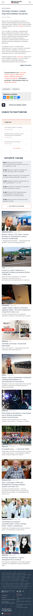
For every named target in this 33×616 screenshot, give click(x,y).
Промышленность (7, 232)
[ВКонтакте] (4, 97)
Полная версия (6, 609)
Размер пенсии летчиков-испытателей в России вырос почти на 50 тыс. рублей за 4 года (16, 164)
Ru (18, 594)
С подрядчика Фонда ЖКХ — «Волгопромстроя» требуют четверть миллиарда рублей (16, 238)
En (21, 595)
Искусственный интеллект (13, 142)
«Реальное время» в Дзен (17, 105)
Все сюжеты (17, 148)
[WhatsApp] (11, 97)
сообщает (21, 26)
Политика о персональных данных (8, 602)
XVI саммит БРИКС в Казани (13, 128)
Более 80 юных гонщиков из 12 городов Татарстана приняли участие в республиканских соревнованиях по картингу (16, 275)
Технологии (5, 305)
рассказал (20, 56)
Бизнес (4, 375)
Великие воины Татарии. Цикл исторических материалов (14, 135)
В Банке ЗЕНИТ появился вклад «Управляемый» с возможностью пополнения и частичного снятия (14, 193)
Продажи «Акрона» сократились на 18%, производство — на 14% (16, 182)
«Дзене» (14, 82)
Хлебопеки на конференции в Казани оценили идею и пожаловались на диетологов (16, 526)
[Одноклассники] (8, 97)
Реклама (4, 597)
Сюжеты (8, 122)
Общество (5, 341)
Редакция (4, 595)
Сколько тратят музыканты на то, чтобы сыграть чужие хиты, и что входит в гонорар (16, 417)
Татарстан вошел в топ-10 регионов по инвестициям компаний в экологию (16, 176)
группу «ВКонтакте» (16, 74)
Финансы (16, 89)
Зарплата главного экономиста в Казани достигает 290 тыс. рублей (15, 170)
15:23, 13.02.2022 (6, 17)
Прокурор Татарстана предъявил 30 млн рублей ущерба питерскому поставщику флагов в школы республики (16, 382)
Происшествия (6, 480)
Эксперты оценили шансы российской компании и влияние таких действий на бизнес (16, 312)
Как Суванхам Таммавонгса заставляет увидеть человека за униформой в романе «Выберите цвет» (16, 561)
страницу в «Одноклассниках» (13, 77)
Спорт (3, 267)
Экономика (6, 8)
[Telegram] (15, 97)
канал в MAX (8, 76)
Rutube (6, 82)
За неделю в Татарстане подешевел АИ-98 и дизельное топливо (16, 187)
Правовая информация (8, 599)
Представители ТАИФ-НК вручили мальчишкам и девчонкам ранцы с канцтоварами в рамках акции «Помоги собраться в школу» (16, 451)
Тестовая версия (7, 610)
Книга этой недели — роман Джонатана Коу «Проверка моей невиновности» (15, 346)
